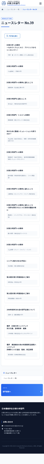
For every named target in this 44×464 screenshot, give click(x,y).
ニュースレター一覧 (13, 9)
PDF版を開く (13, 36)
